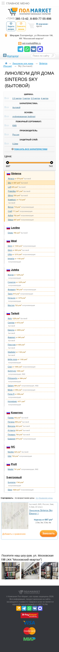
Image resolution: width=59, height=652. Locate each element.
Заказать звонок (21, 27)
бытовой (16, 107)
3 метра (26, 98)
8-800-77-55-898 (40, 18)
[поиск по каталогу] (52, 56)
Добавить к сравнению (14, 533)
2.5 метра (17, 98)
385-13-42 (17, 18)
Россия (15, 134)
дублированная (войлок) (23, 116)
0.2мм (15, 143)
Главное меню (17, 3)
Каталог (13, 56)
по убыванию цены (44, 498)
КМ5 (14, 125)
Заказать (48, 533)
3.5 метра (35, 98)
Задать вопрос (11, 27)
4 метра (44, 98)
